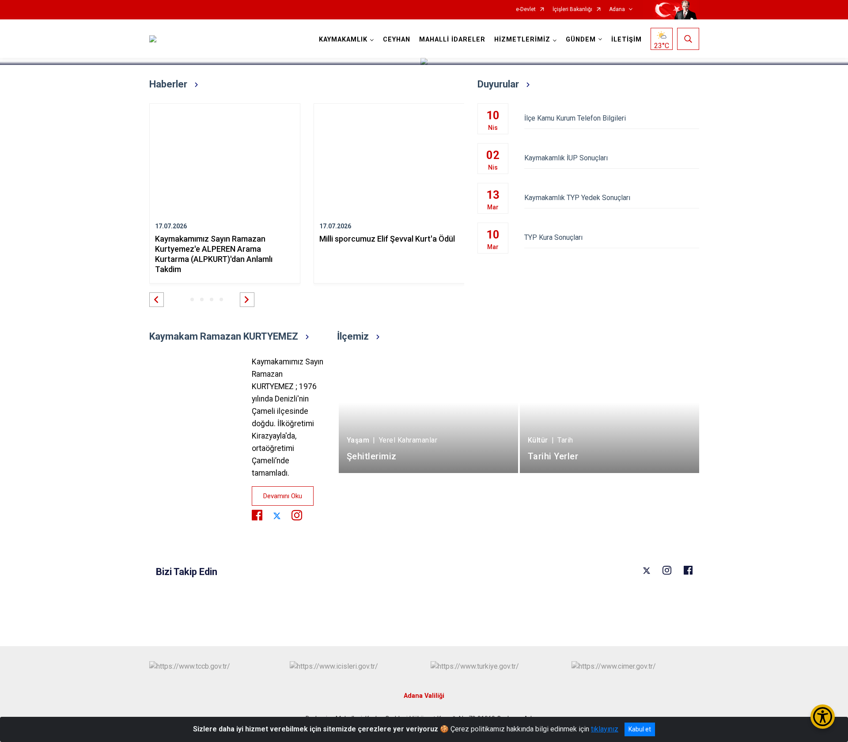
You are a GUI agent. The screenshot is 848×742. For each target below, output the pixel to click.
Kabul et (639, 729)
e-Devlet (526, 9)
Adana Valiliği (424, 696)
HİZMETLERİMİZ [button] (522, 39)
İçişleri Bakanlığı (572, 9)
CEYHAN (396, 39)
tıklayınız (604, 729)
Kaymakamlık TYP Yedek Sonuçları (577, 197)
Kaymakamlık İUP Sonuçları (566, 158)
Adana (617, 9)
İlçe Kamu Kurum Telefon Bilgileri (575, 118)
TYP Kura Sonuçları (553, 237)
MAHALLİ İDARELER (452, 39)
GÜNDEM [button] (581, 39)
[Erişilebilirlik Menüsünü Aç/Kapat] (822, 716)
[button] (156, 299)
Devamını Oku (282, 496)
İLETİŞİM (626, 39)
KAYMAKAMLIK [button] (343, 39)
